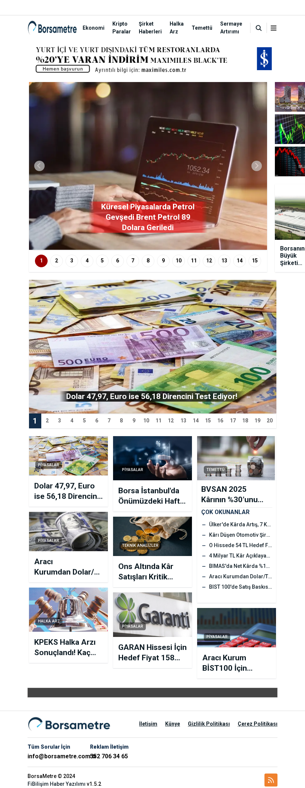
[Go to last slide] (39, 166)
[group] (148, 166)
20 (270, 421)
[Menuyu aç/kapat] (273, 28)
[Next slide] (256, 166)
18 (245, 421)
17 (233, 421)
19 (257, 421)
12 (209, 261)
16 (220, 421)
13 (224, 261)
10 (179, 261)
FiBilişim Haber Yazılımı (57, 784)
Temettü (202, 28)
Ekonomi (94, 28)
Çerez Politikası (257, 724)
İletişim (148, 724)
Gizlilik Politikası (209, 724)
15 (255, 261)
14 (240, 261)
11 (194, 261)
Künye (172, 724)
